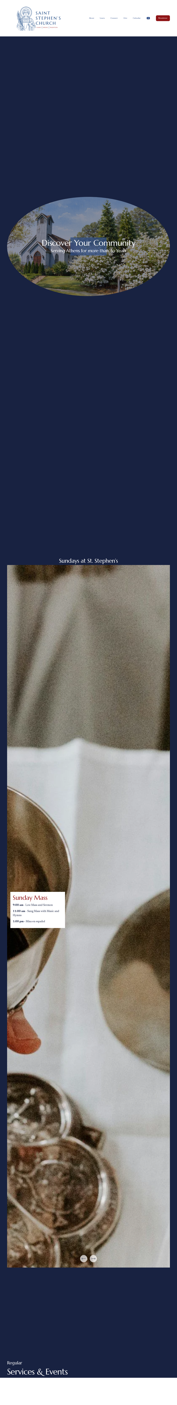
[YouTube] (148, 18)
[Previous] (83, 1258)
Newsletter (162, 18)
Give (125, 18)
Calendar (137, 18)
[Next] (93, 1258)
